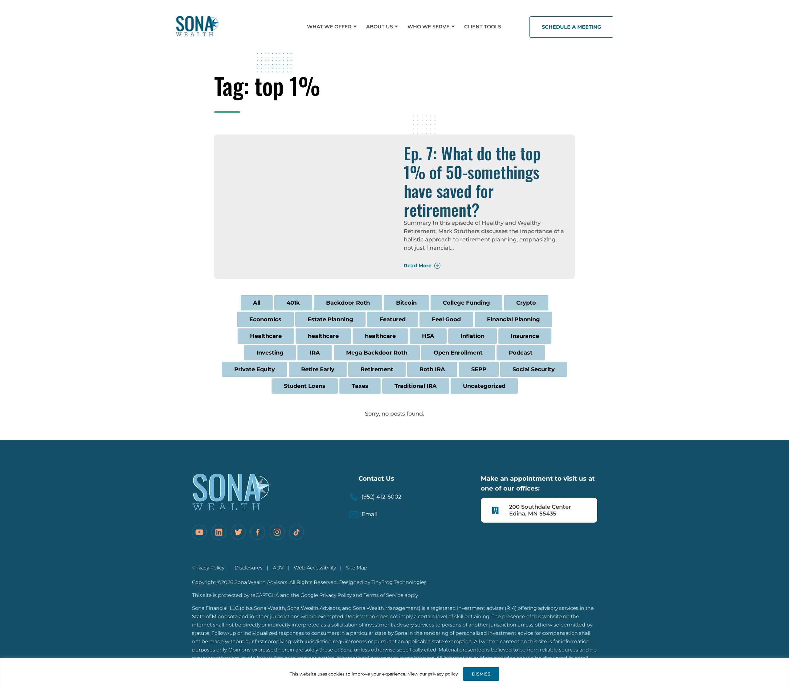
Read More (417, 266)
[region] (394, 672)
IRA (315, 352)
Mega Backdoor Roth (376, 352)
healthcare (323, 336)
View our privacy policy (433, 674)
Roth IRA (432, 369)
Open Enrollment (458, 352)
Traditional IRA (415, 386)
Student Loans (304, 386)
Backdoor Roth (348, 302)
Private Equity (254, 369)
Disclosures (249, 568)
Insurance (525, 336)
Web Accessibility (315, 568)
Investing (270, 352)
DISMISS (481, 674)
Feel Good (446, 319)
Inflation (472, 336)
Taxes (360, 386)
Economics (265, 319)
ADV (278, 568)
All (256, 302)
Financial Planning (513, 319)
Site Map (356, 568)
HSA (428, 336)
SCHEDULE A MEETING (571, 27)
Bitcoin (406, 302)
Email (370, 514)
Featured (392, 319)
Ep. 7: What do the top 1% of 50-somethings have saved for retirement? (472, 181)
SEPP (478, 369)
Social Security (534, 369)
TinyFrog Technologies (399, 582)
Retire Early (317, 369)
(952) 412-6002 (381, 496)
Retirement (377, 369)
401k (293, 302)
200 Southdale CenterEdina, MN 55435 (540, 510)
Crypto (526, 302)
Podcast (521, 352)
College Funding (466, 302)
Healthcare (266, 336)
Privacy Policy (208, 568)
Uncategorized (484, 386)
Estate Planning (330, 319)
